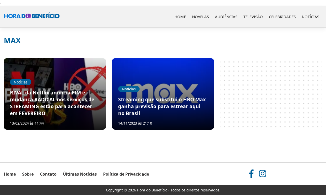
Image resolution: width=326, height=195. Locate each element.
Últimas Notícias (80, 174)
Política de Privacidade (126, 174)
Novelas (200, 16)
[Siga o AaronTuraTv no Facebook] (251, 173)
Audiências (226, 16)
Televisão (253, 16)
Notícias (310, 16)
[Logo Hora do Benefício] (32, 16)
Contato (48, 174)
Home (180, 16)
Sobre (28, 174)
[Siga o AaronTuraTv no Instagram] (263, 173)
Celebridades (282, 16)
